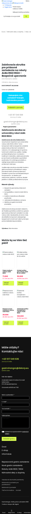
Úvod (3, 32)
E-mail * (4, 402)
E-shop (19, 512)
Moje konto (11, 512)
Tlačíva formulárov (8, 490)
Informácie (27, 512)
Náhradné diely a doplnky (15, 32)
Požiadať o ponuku (15, 107)
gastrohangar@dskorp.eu (15, 369)
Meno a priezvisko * (8, 395)
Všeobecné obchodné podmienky (13, 480)
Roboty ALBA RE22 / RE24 (12, 469)
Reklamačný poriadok (9, 487)
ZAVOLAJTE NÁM (15, 116)
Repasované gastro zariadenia (15, 462)
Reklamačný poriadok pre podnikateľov (10, 484)
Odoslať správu (9, 439)
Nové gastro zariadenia (12, 465)
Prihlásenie (7, 5)
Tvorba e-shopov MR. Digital (10, 504)
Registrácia (8, 7)
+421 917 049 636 (10, 360)
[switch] (3, 431)
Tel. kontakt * (6, 409)
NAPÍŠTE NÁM (15, 122)
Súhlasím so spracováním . (17, 433)
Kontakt (18, 490)
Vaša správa (6, 415)
